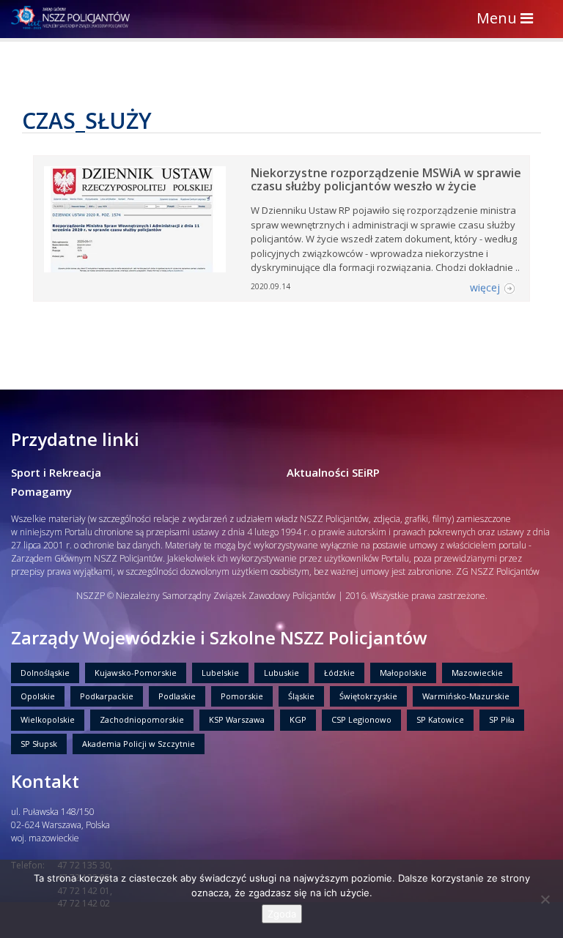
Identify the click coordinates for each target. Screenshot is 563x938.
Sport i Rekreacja (56, 472)
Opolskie (38, 696)
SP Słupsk (39, 743)
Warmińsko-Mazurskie (465, 696)
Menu (508, 19)
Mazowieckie (477, 672)
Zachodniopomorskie (142, 719)
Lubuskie (281, 672)
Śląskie (301, 696)
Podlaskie (177, 696)
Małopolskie (403, 672)
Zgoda (282, 914)
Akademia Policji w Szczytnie (138, 743)
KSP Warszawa (237, 719)
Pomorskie (242, 696)
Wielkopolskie (48, 719)
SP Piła (502, 719)
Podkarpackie (106, 696)
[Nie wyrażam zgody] (544, 899)
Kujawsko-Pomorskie (136, 672)
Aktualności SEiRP (333, 472)
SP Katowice (440, 719)
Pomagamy (41, 491)
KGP (298, 719)
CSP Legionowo (361, 719)
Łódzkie (339, 672)
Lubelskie (220, 672)
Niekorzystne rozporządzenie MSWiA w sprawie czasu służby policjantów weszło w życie (386, 179)
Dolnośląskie (45, 672)
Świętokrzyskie (368, 696)
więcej (485, 287)
